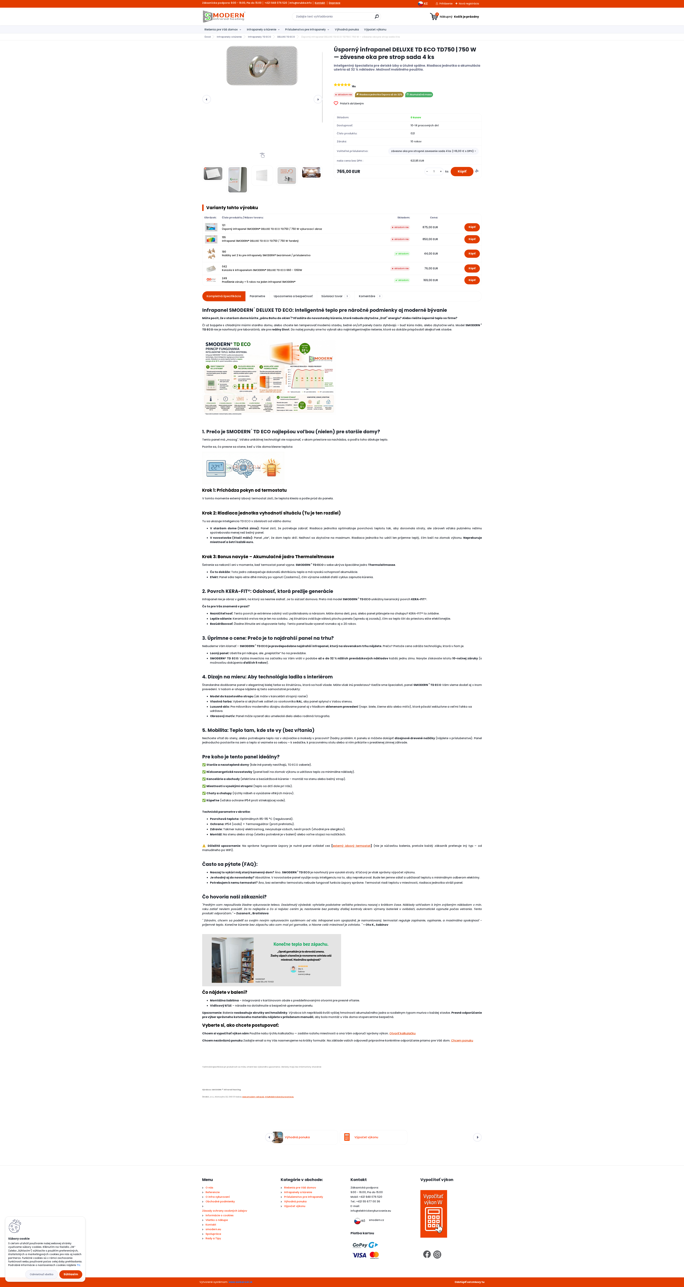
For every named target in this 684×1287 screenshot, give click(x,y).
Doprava (334, 3)
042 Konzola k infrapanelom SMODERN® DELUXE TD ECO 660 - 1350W (262, 268)
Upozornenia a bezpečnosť (293, 296)
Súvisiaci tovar (334, 296)
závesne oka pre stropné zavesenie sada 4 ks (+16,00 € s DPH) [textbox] (432, 151)
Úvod (207, 36)
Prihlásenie (446, 3)
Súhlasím (71, 1274)
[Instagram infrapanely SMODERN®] (437, 1252)
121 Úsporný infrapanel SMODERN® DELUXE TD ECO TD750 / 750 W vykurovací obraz (272, 227)
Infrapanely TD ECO (259, 36)
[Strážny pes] (477, 171)
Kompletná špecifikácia (224, 296)
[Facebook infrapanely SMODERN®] (427, 1252)
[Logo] (224, 16)
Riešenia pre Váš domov (221, 29)
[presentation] (206, 99)
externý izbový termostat (352, 846)
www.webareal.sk (240, 1282)
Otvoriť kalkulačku (402, 1033)
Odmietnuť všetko (41, 1274)
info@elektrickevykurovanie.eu (279, 1096)
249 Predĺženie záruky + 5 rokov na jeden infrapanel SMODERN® (259, 280)
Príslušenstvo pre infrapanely (305, 29)
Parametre (257, 296)
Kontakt (320, 3)
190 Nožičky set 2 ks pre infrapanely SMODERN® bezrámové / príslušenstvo (266, 253)
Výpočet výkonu (375, 29)
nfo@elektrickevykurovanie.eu (371, 1211)
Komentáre (369, 296)
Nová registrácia (469, 3)
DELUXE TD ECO (286, 36)
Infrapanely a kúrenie (261, 29)
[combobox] (433, 151)
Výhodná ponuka (347, 29)
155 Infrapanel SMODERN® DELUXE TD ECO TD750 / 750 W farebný (260, 239)
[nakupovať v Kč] (420, 3)
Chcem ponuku (462, 1040)
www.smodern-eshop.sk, (253, 1096)
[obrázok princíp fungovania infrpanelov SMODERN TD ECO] (269, 338)
